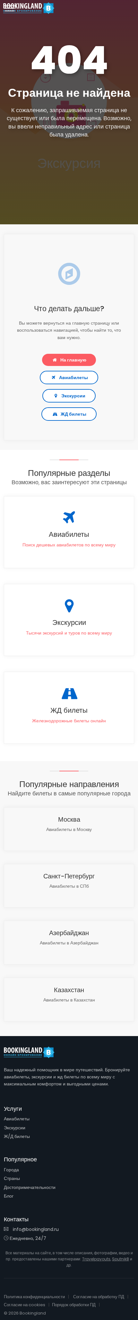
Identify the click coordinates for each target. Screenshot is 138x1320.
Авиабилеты (73, 377)
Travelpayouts (96, 1259)
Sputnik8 (120, 1259)
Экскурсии (73, 396)
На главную (73, 360)
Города (11, 1169)
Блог (8, 1196)
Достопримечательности (30, 1187)
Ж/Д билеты (17, 1136)
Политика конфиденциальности (34, 1297)
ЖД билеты (73, 414)
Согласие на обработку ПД (98, 1297)
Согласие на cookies (24, 1305)
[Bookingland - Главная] (33, 1052)
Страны (12, 1178)
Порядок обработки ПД (74, 1305)
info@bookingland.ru (35, 1229)
